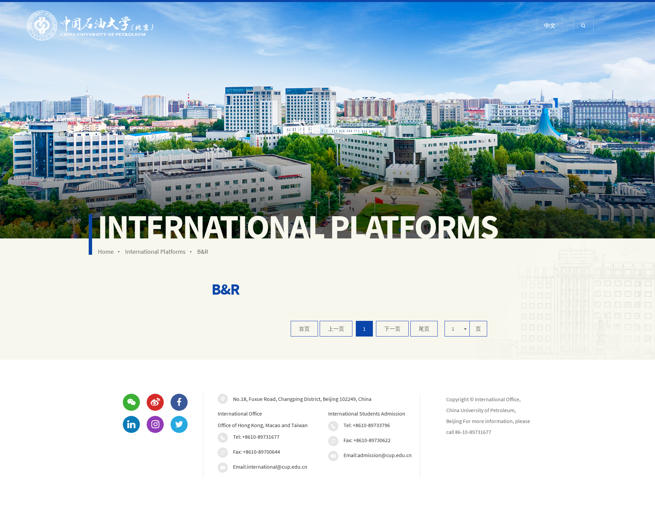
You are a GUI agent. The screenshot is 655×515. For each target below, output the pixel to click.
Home (106, 252)
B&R (202, 252)
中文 (550, 25)
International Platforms (155, 252)
